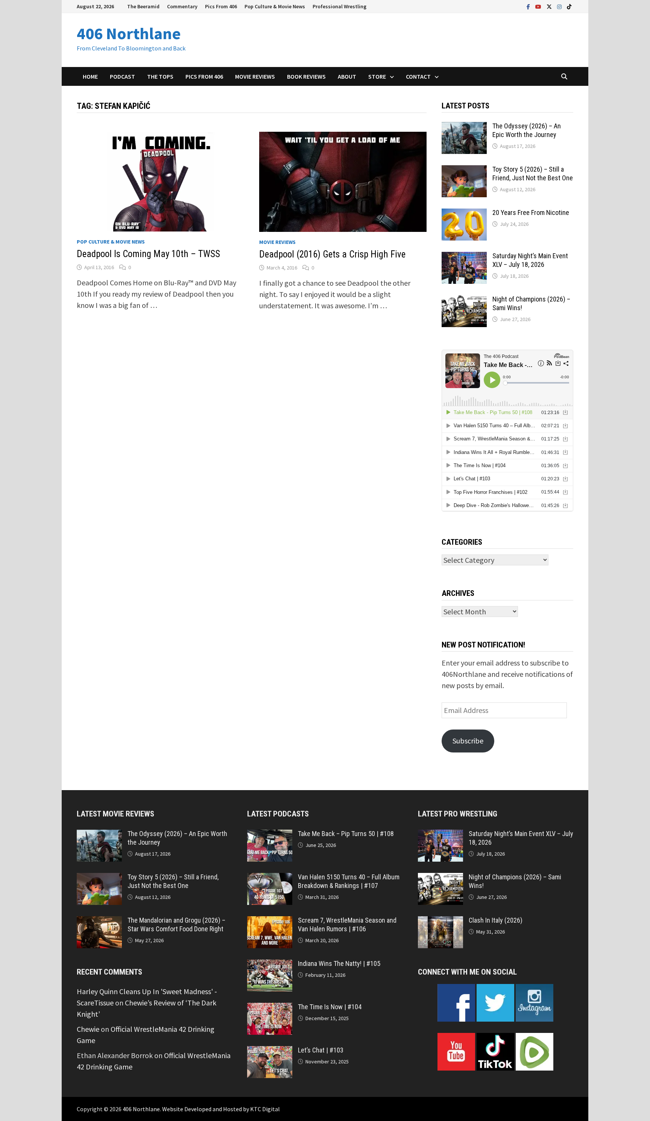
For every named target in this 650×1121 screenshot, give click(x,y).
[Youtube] (539, 6)
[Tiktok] (569, 6)
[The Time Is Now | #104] (269, 1008)
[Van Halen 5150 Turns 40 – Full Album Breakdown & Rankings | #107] (269, 878)
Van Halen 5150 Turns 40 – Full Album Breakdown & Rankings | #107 (348, 881)
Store (377, 76)
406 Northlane (129, 33)
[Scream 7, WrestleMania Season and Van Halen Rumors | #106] (269, 921)
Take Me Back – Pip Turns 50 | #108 (346, 834)
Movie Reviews (255, 76)
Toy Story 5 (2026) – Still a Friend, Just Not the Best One (532, 173)
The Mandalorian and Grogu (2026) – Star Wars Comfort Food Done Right (176, 924)
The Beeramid (143, 6)
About (347, 76)
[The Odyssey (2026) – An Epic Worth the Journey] (464, 127)
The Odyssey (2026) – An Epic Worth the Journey (526, 130)
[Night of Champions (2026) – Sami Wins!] (464, 300)
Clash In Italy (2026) (495, 920)
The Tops (160, 76)
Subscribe (468, 740)
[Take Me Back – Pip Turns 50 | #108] (269, 835)
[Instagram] (560, 6)
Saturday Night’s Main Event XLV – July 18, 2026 (530, 260)
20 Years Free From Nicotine (530, 212)
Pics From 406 (221, 6)
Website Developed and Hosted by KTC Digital (221, 1109)
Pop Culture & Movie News (275, 6)
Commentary (182, 6)
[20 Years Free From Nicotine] (464, 214)
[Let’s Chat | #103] (269, 1051)
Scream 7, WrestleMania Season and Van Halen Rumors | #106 (347, 924)
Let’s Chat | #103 (320, 1050)
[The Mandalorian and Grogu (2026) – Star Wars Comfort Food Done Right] (99, 921)
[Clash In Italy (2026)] (440, 921)
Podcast (122, 76)
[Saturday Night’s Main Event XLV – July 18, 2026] (464, 257)
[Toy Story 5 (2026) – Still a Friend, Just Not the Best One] (464, 170)
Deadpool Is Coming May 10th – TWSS (148, 253)
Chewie (88, 1029)
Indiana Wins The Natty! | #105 (339, 963)
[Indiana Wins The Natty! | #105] (269, 965)
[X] (550, 6)
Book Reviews (306, 76)
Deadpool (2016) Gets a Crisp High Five (332, 254)
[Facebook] (529, 6)
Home (90, 76)
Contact (418, 76)
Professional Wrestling (339, 6)
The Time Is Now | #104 (329, 1007)
